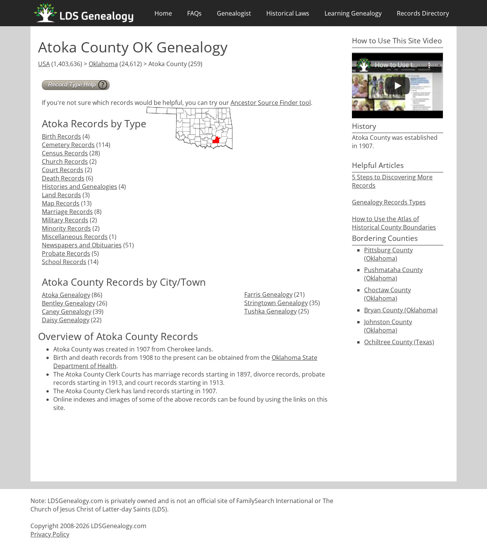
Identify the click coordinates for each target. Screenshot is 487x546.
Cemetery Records (68, 145)
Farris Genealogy (268, 294)
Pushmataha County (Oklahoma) (393, 274)
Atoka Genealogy (66, 295)
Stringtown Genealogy (276, 303)
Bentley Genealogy (68, 303)
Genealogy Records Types (389, 202)
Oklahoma (103, 64)
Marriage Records (67, 211)
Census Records (65, 153)
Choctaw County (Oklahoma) (387, 294)
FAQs (194, 13)
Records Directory (423, 13)
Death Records (63, 178)
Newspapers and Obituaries (82, 245)
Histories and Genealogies (79, 186)
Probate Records (66, 253)
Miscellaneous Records (75, 237)
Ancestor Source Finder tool (271, 102)
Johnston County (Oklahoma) (388, 326)
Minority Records (66, 228)
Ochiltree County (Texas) (399, 342)
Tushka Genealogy (270, 311)
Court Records (62, 170)
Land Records (61, 195)
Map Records (61, 203)
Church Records (65, 161)
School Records (64, 262)
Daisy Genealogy (65, 320)
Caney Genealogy (66, 311)
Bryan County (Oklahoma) (401, 310)
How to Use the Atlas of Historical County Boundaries (394, 223)
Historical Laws (287, 13)
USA (44, 64)
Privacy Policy (49, 534)
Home (163, 13)
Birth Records (61, 136)
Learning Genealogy (353, 13)
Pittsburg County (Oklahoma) (388, 254)
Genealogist (234, 13)
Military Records (65, 220)
